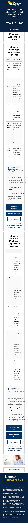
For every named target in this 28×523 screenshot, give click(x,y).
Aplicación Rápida (11, 225)
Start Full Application (14, 213)
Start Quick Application (14, 207)
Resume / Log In (14, 219)
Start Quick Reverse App (14, 428)
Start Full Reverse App (14, 435)
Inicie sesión (17, 227)
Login (14, 520)
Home (9, 469)
